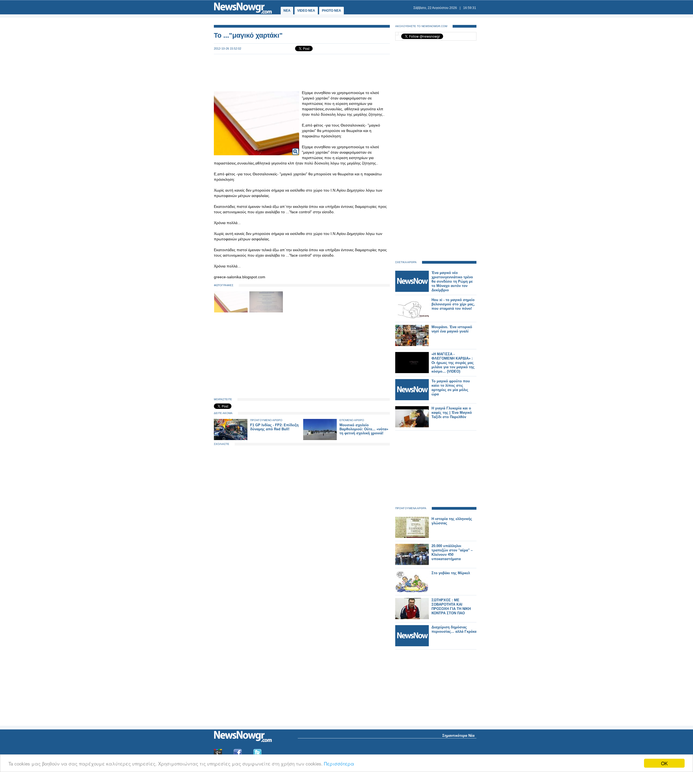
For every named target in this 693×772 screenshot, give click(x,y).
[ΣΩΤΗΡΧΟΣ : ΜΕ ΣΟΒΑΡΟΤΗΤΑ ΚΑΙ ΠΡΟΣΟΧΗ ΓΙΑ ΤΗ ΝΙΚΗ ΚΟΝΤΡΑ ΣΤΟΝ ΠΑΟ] (412, 618)
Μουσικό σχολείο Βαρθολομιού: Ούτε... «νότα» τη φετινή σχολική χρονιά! (363, 429)
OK (664, 763)
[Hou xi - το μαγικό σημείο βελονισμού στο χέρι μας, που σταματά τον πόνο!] (412, 318)
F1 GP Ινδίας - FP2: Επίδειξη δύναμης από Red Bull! (274, 427)
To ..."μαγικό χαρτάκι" (248, 35)
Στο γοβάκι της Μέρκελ (451, 573)
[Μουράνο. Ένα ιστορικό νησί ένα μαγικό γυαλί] (412, 345)
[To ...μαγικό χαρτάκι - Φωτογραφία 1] (231, 311)
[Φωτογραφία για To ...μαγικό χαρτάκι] (295, 148)
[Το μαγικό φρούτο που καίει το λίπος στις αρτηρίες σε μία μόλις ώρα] (412, 399)
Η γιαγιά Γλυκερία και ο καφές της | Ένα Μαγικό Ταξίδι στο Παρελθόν (452, 412)
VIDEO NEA (306, 10)
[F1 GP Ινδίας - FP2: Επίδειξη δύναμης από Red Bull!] (230, 439)
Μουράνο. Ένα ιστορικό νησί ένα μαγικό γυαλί (452, 329)
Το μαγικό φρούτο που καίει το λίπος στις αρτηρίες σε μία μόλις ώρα (451, 387)
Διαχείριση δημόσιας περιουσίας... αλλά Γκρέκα (454, 629)
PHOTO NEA (331, 10)
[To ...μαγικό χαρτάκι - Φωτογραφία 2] (266, 311)
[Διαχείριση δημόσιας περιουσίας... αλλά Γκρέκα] (412, 645)
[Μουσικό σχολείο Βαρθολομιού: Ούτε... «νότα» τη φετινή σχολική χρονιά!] (320, 439)
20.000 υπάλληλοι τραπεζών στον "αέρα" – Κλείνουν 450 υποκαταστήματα (452, 552)
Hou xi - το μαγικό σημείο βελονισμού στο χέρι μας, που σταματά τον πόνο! (453, 304)
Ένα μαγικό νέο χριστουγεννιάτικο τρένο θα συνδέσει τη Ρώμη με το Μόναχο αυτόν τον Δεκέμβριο (452, 281)
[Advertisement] (302, 72)
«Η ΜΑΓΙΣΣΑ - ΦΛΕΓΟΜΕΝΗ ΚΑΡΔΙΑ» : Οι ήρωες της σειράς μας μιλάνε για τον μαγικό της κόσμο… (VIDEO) (453, 362)
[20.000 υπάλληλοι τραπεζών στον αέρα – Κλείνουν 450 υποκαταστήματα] (412, 564)
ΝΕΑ (286, 10)
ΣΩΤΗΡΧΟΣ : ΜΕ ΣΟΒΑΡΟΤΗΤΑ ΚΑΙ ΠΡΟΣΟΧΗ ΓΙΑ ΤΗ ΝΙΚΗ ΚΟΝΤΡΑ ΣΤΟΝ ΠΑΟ (451, 606)
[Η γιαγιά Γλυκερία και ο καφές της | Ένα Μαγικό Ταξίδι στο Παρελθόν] (412, 426)
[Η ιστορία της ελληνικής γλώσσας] (412, 537)
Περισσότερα (339, 763)
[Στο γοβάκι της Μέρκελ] (412, 591)
